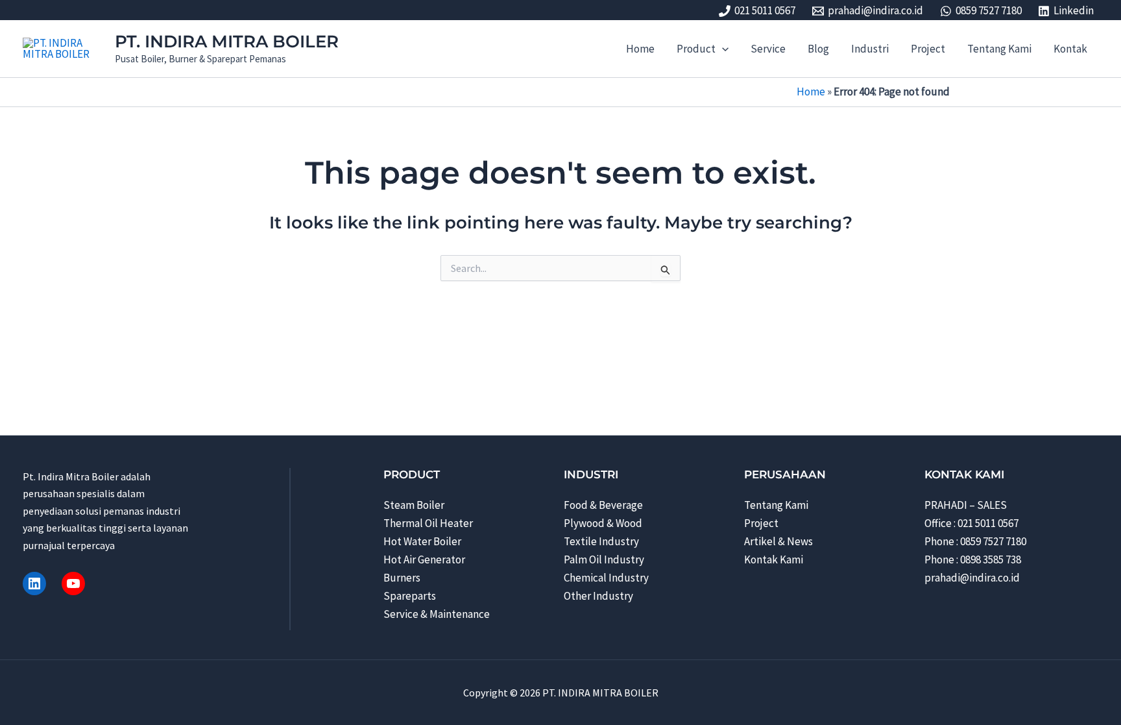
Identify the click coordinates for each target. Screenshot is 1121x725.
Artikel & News (778, 541)
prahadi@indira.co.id (972, 578)
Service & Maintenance (436, 614)
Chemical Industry (606, 578)
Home (811, 91)
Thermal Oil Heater (428, 523)
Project (761, 523)
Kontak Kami (773, 559)
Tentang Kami (776, 505)
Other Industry (598, 596)
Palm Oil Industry (604, 559)
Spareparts (409, 596)
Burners (401, 578)
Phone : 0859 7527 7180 (975, 541)
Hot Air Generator (424, 559)
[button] (722, 49)
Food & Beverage (603, 505)
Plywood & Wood (603, 523)
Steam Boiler (413, 505)
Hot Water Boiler (422, 541)
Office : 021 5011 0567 (971, 523)
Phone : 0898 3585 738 (972, 559)
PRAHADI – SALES (965, 505)
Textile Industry (601, 541)
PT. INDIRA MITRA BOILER (227, 41)
